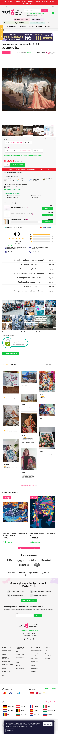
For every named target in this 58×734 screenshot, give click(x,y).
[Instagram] (27, 639)
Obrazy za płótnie (34, 658)
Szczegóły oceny (30, 52)
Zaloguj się (37, 615)
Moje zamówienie (19, 668)
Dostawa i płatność (20, 657)
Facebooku (22, 572)
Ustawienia (9, 730)
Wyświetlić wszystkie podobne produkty (28, 548)
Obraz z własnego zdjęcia (35, 650)
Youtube (46, 572)
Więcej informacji (49, 688)
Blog (3, 675)
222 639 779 (10, 227)
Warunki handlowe (20, 654)
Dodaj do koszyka (17, 165)
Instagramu (34, 572)
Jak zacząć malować (6, 650)
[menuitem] (21, 19)
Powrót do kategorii (11, 353)
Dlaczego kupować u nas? (6, 672)
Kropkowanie (33, 655)
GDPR (17, 662)
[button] (47, 364)
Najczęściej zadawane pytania (6, 667)
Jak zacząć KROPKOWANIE (5, 658)
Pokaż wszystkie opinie (28, 486)
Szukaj (44, 10)
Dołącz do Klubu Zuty (28, 600)
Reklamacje (18, 660)
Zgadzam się (47, 724)
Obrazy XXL (32, 671)
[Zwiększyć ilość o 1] (9, 164)
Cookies (17, 665)
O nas (45, 650)
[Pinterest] (33, 639)
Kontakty (18, 651)
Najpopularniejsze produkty (34, 662)
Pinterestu (29, 575)
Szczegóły (9, 542)
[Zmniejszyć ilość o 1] (9, 165)
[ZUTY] (28, 625)
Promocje (32, 665)
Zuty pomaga (47, 658)
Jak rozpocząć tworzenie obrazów (21, 6)
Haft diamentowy (33, 653)
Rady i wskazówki (5, 661)
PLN (45, 6)
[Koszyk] (53, 13)
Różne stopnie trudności (7, 664)
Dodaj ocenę (8, 245)
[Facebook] (24, 639)
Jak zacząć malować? (6, 6)
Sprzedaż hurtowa (48, 655)
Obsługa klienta (32, 15)
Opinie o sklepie (47, 653)
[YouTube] (30, 639)
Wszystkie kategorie (34, 668)
